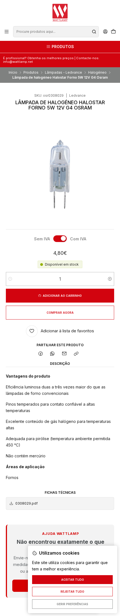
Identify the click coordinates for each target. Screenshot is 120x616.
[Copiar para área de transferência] (76, 354)
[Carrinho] (113, 32)
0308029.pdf (26, 503)
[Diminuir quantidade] (10, 279)
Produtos (31, 72)
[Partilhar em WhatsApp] (52, 354)
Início (13, 72)
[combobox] (56, 31)
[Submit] (94, 31)
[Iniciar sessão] (105, 32)
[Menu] (6, 32)
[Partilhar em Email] (64, 354)
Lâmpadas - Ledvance (63, 72)
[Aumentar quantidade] (110, 279)
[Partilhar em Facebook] (41, 354)
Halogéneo (97, 72)
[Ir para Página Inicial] (60, 13)
